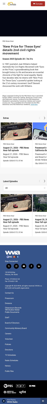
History (8, 366)
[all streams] (43, 401)
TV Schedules (10, 355)
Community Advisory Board (16, 328)
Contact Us (9, 293)
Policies (8, 344)
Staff (7, 318)
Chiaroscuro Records (13, 308)
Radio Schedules (11, 360)
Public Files (9, 371)
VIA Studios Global (12, 310)
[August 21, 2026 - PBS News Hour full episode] (16, 131)
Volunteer (9, 339)
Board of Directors (12, 323)
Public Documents (12, 312)
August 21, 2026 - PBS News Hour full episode (16, 149)
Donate (38, 4)
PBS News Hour (8, 41)
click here (34, 104)
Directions (9, 350)
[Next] (44, 118)
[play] (3, 401)
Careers (8, 334)
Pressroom (9, 298)
